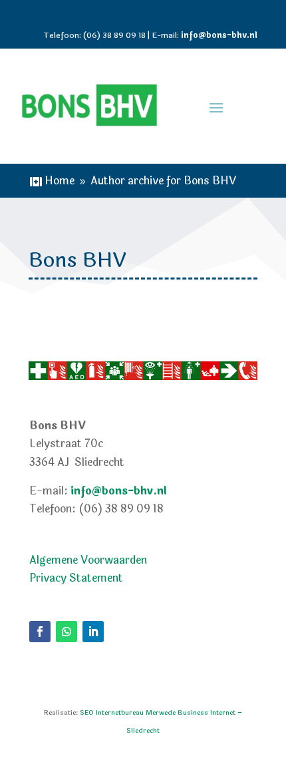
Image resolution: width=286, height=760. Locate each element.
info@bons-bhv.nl (219, 35)
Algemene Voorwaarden (88, 560)
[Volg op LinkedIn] (93, 631)
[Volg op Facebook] (40, 631)
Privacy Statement (76, 578)
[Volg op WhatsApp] (66, 631)
